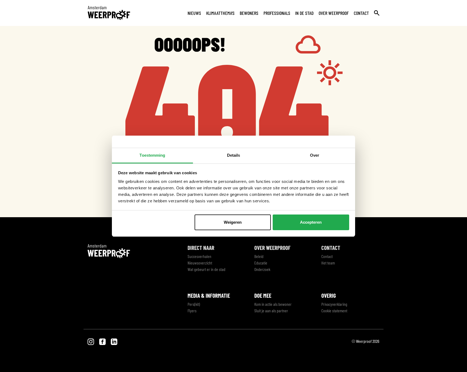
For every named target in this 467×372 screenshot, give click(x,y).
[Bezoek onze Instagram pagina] (91, 341)
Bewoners (249, 13)
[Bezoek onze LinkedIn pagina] (114, 341)
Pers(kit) (194, 304)
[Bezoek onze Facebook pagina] (102, 341)
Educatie (260, 262)
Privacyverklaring (334, 304)
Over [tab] (314, 155)
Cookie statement (334, 310)
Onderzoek (262, 269)
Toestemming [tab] (152, 155)
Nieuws (194, 13)
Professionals (276, 13)
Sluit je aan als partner (271, 310)
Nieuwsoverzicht (200, 262)
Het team (328, 262)
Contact (361, 13)
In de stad (304, 13)
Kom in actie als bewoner (273, 304)
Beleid (258, 256)
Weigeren (233, 222)
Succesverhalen (199, 256)
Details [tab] (233, 155)
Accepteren (311, 222)
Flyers (192, 310)
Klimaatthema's (220, 13)
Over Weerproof (334, 13)
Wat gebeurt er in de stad (206, 269)
